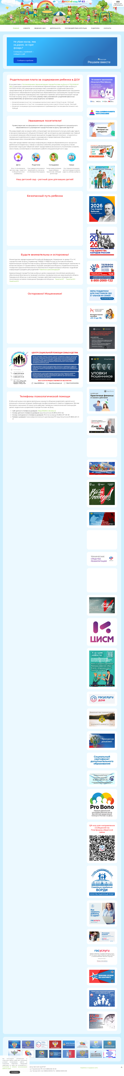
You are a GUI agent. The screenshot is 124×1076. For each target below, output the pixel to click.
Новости (26, 28)
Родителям (95, 28)
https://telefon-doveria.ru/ (47, 411)
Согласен (14, 1072)
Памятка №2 (70, 279)
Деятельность (55, 28)
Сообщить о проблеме (25, 60)
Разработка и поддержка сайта (89, 1067)
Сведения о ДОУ (40, 28)
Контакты (107, 28)
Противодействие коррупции (76, 28)
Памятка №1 (59, 279)
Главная (16, 28)
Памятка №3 (14, 281)
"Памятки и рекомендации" (49, 270)
